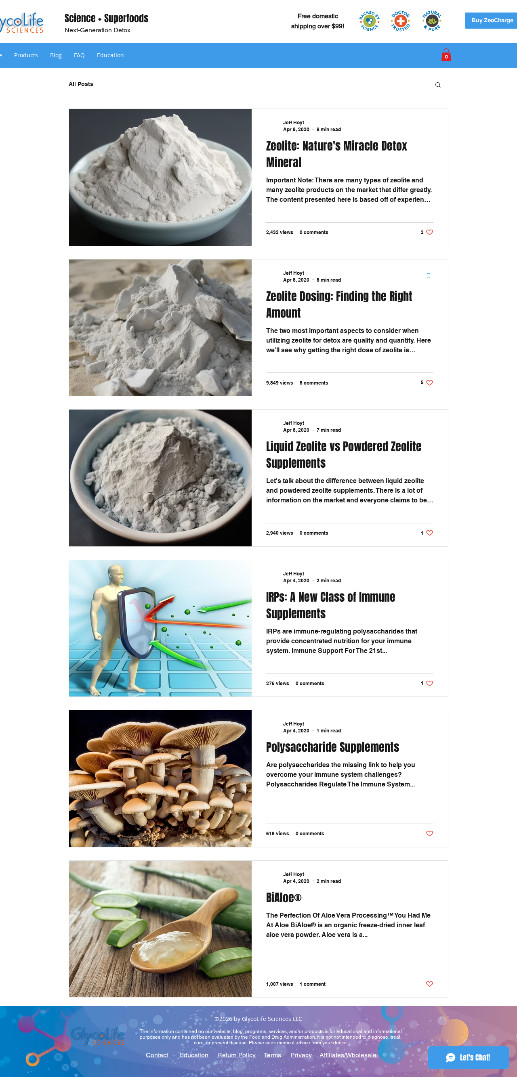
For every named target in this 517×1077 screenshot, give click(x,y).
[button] (26, 55)
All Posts (81, 84)
